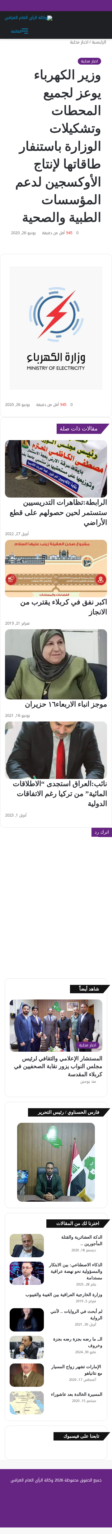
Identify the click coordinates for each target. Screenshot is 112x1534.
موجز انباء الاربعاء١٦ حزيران (66, 704)
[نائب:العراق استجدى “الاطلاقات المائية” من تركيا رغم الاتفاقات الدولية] (56, 750)
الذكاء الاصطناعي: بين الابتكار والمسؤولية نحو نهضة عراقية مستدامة (75, 1271)
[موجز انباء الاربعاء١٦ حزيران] (56, 664)
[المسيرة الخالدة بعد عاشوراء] (27, 1402)
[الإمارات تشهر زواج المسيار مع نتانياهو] (27, 1375)
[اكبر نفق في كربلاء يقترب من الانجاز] (56, 568)
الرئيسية (99, 42)
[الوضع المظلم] (89, 31)
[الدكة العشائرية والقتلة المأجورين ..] (27, 1245)
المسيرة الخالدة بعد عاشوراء (76, 1394)
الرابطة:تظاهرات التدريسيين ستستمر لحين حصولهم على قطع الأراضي (58, 512)
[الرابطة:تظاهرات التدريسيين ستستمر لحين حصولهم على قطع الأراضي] (56, 469)
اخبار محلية (79, 42)
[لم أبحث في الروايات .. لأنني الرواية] (27, 1319)
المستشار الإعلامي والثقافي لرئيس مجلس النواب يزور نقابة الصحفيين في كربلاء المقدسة (58, 1066)
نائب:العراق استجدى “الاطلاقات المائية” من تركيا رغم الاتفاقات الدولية (60, 794)
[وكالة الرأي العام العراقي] (28, 18)
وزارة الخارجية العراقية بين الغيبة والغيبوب (64, 1294)
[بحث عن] (99, 31)
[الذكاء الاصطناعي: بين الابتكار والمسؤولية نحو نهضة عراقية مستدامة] (27, 1273)
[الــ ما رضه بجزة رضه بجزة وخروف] (27, 1347)
